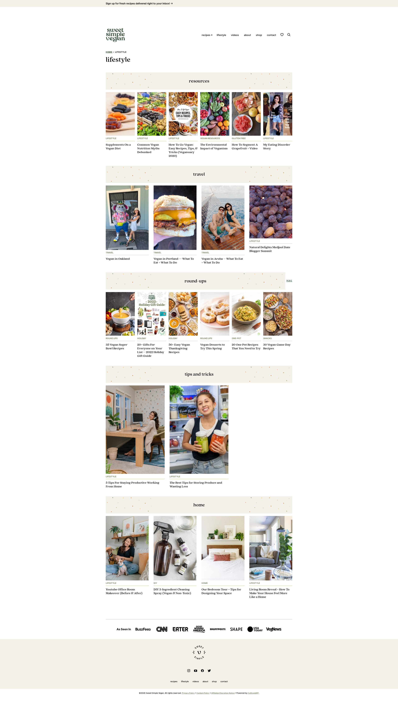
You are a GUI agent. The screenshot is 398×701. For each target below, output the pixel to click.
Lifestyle (221, 35)
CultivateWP (253, 693)
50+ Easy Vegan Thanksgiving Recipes (179, 348)
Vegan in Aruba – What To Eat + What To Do (222, 261)
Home (109, 52)
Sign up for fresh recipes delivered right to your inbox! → (139, 3)
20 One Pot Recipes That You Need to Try (246, 346)
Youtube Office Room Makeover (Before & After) (124, 591)
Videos (235, 35)
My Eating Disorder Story (276, 146)
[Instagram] (188, 670)
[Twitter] (209, 670)
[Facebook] (202, 670)
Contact (271, 35)
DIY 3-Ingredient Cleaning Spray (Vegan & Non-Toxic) (172, 591)
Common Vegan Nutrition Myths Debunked (148, 148)
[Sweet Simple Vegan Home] (115, 35)
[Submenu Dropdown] (211, 35)
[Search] (288, 34)
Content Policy (203, 693)
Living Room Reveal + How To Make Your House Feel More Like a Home (269, 593)
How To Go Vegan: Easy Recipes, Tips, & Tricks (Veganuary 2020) (183, 150)
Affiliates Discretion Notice (223, 693)
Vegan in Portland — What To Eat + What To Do (174, 261)
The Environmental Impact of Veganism (214, 146)
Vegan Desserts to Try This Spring (212, 346)
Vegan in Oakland (118, 259)
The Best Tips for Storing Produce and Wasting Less (196, 484)
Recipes (206, 35)
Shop (259, 35)
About (247, 35)
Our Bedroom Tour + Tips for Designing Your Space (221, 591)
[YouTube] (195, 670)
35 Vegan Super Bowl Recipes (116, 346)
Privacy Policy (188, 693)
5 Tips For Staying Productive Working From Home (132, 484)
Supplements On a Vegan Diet (118, 146)
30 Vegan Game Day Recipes (277, 346)
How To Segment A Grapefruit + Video (245, 146)
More (289, 280)
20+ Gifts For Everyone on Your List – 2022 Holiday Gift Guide (150, 350)
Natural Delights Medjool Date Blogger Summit (269, 249)
